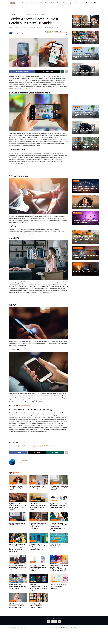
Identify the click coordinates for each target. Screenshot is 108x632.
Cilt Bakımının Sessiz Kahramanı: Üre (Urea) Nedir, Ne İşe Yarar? (16, 605)
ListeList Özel (39, 3)
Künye (57, 627)
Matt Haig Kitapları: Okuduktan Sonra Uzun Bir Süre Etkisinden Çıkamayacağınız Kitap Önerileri (58, 526)
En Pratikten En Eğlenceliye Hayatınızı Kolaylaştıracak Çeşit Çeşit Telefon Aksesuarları (32, 446)
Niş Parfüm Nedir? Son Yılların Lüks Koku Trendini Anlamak (36, 605)
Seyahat (65, 3)
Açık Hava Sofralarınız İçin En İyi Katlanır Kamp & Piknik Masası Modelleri (59, 505)
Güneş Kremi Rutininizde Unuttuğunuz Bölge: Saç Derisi (17, 488)
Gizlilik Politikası (64, 627)
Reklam (90, 627)
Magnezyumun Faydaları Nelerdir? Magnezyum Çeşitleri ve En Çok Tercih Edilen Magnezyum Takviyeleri (17, 547)
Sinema (59, 3)
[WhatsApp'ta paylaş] (62, 71)
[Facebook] (86, 2)
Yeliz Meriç (15, 33)
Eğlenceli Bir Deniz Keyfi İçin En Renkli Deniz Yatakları (58, 546)
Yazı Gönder (78, 3)
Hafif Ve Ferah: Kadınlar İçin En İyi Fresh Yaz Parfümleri (58, 586)
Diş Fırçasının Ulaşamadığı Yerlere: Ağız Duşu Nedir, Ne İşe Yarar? (59, 488)
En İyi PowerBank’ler (24, 405)
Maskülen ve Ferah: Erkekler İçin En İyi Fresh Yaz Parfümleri (17, 586)
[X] (89, 2)
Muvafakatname (74, 627)
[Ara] (98, 2)
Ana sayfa (11, 14)
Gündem (32, 3)
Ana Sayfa (25, 3)
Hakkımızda (50, 627)
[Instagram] (91, 2)
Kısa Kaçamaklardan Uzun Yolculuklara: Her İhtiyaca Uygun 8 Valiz (17, 567)
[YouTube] (95, 2)
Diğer (70, 3)
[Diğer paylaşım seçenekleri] (66, 71)
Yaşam (53, 3)
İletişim (96, 627)
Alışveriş (47, 3)
